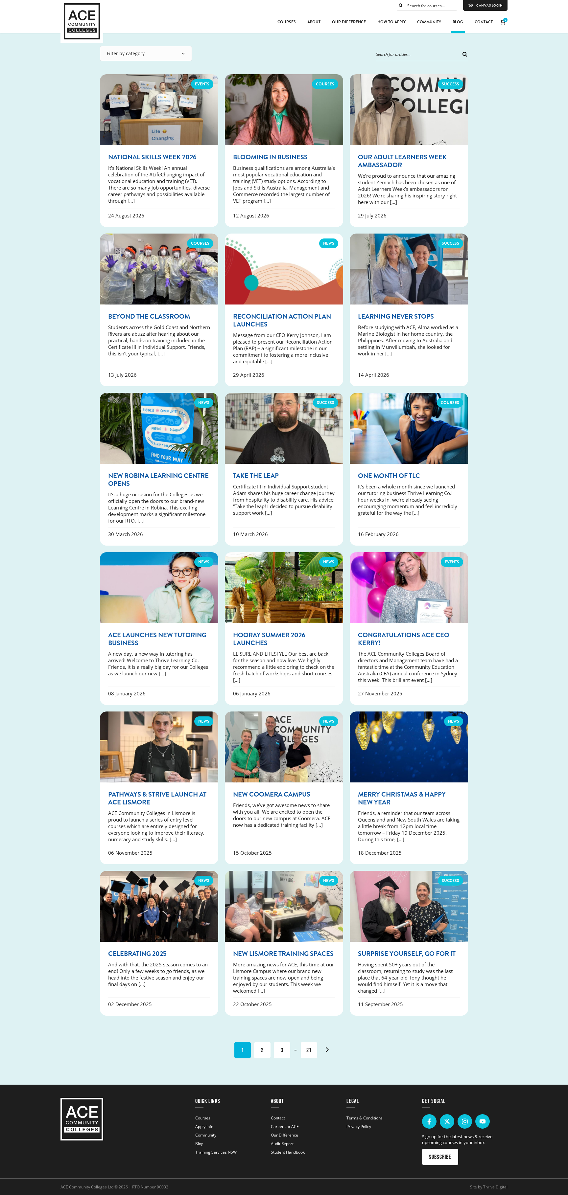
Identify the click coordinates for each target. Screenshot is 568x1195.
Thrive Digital (495, 1186)
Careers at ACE (285, 1126)
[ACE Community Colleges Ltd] (81, 21)
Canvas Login (489, 5)
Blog (458, 22)
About (313, 22)
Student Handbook (288, 1152)
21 (309, 1050)
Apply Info (204, 1126)
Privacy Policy (358, 1126)
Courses (286, 22)
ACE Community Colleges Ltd (86, 1186)
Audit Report (282, 1143)
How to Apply (391, 22)
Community (429, 22)
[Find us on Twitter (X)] (447, 1121)
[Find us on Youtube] (482, 1121)
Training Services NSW (216, 1152)
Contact (484, 22)
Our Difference (349, 22)
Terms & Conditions (364, 1117)
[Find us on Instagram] (465, 1121)
